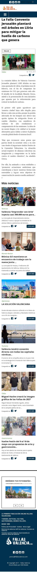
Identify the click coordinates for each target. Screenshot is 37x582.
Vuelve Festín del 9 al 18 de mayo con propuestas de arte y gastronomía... (18, 444)
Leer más (31, 226)
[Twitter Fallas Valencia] (13, 2)
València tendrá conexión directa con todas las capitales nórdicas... (18, 352)
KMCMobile (24, 565)
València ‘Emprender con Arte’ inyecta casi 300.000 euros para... (18, 213)
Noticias (5, 209)
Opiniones (5, 301)
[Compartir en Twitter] (33, 75)
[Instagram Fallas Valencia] (16, 2)
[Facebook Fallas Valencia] (10, 2)
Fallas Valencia (25, 563)
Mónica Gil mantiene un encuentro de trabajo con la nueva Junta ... (16, 259)
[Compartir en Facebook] (29, 75)
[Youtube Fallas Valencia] (19, 2)
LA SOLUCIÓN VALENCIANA (16, 304)
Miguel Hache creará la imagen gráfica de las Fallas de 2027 (18, 398)
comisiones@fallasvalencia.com (14, 483)
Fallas (6, 51)
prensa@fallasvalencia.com (19, 557)
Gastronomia (7, 438)
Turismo (5, 346)
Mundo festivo (7, 253)
